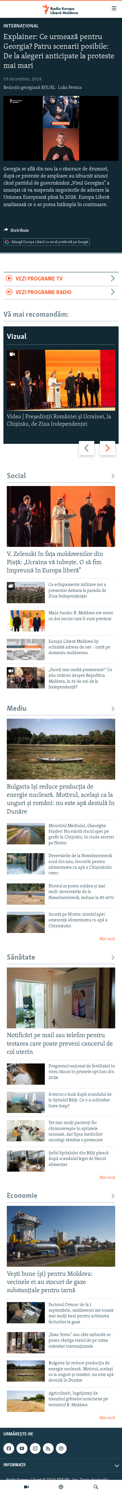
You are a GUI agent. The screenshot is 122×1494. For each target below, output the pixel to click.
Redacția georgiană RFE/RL (29, 87)
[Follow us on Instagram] (35, 1448)
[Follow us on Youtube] (21, 1448)
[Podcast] (61, 1487)
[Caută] (95, 1487)
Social (16, 476)
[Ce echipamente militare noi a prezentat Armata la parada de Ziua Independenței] (26, 592)
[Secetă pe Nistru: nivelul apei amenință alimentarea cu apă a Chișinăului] (26, 922)
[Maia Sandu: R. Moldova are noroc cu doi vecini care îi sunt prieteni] (26, 621)
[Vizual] (26, 1487)
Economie (22, 1196)
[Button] (16, 231)
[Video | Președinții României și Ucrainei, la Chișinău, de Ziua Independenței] (61, 380)
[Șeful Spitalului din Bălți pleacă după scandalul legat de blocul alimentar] (26, 1161)
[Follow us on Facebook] (8, 1448)
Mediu (17, 709)
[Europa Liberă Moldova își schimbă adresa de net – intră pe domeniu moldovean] (26, 649)
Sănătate (21, 958)
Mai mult (107, 939)
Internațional (21, 26)
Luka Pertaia (70, 87)
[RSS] (48, 1448)
